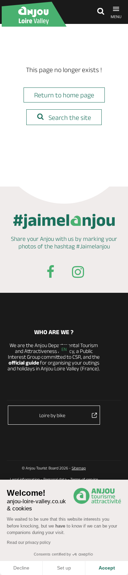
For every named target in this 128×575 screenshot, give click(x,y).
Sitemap (79, 468)
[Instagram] (78, 273)
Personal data (55, 479)
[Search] (99, 12)
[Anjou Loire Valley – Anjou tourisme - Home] (34, 14)
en (64, 349)
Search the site (69, 117)
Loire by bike (52, 415)
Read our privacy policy (29, 542)
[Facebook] (50, 273)
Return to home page (64, 95)
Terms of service (84, 479)
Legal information (25, 479)
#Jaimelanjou (93, 246)
